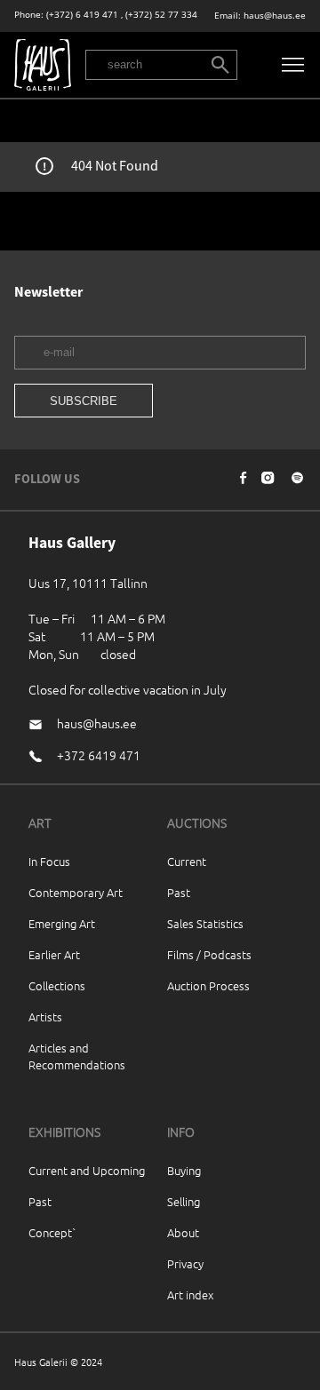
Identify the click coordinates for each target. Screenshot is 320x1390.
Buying (184, 1170)
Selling (183, 1201)
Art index (190, 1294)
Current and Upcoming (86, 1170)
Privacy (185, 1263)
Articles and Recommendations (76, 1056)
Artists (45, 1016)
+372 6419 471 (98, 755)
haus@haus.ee (275, 15)
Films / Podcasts (209, 954)
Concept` (52, 1232)
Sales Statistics (205, 923)
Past (178, 892)
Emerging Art (61, 923)
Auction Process (208, 985)
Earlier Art (54, 954)
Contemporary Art (75, 892)
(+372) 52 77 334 (161, 14)
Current (186, 861)
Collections (56, 985)
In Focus (49, 861)
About (183, 1232)
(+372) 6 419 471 (82, 14)
